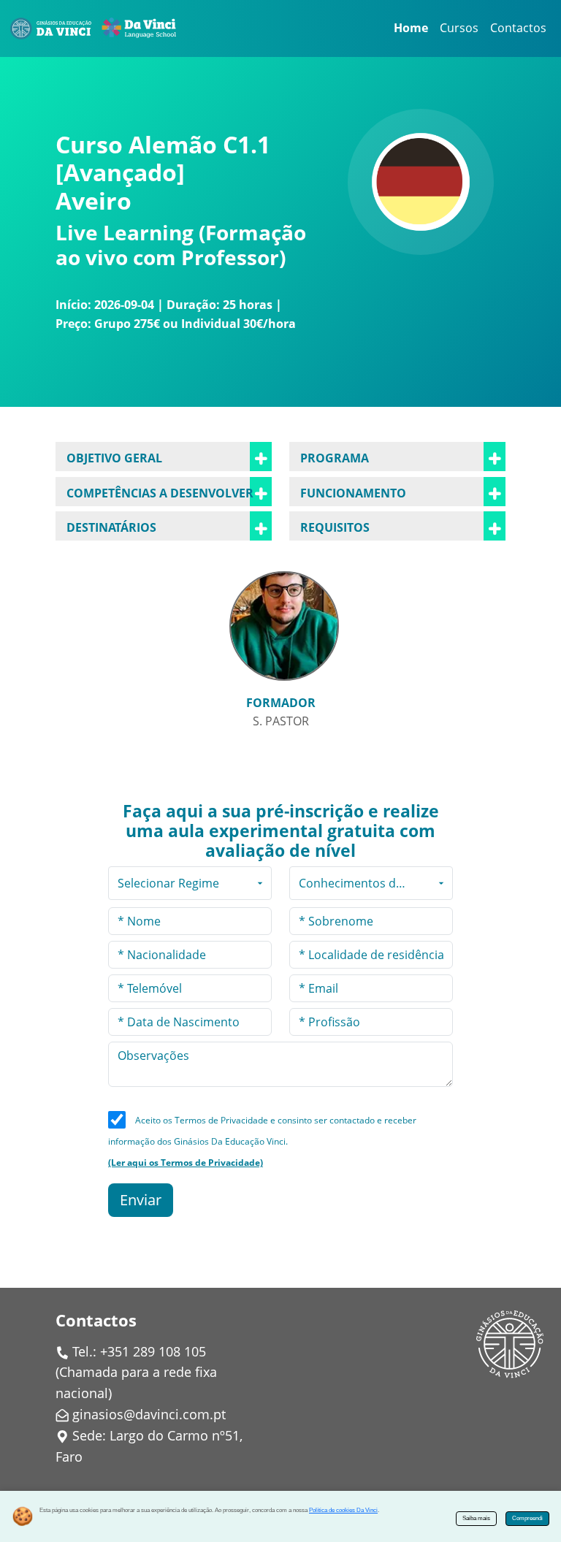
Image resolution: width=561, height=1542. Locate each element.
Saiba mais (476, 1518)
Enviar (140, 1200)
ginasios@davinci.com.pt (149, 1414)
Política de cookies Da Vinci (343, 1510)
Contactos (518, 28)
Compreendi (527, 1518)
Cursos (459, 28)
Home (411, 28)
